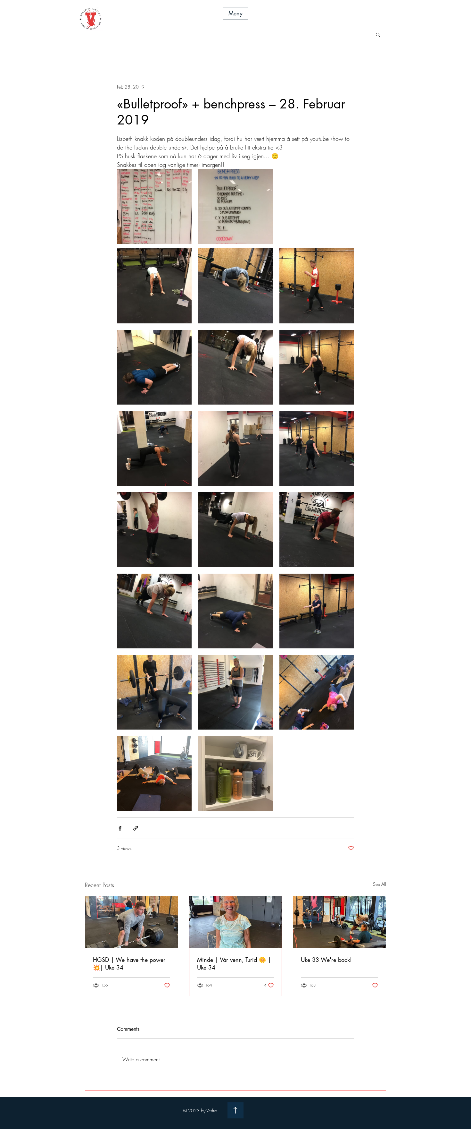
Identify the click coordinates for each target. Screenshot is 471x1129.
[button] (235, 13)
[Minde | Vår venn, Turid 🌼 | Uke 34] (235, 922)
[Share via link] (136, 828)
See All (379, 884)
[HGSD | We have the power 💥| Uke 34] (131, 922)
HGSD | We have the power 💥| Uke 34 (129, 963)
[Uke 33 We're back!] (339, 922)
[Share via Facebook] (120, 828)
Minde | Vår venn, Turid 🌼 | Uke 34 (234, 963)
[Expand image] (154, 206)
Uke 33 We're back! (326, 959)
